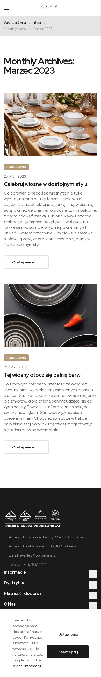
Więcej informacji (26, 665)
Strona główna (15, 22)
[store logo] (49, 8)
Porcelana (16, 167)
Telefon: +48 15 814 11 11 (27, 564)
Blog (38, 22)
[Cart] (95, 8)
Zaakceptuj (68, 651)
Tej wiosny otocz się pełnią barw (42, 375)
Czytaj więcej (23, 262)
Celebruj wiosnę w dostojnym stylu (45, 184)
